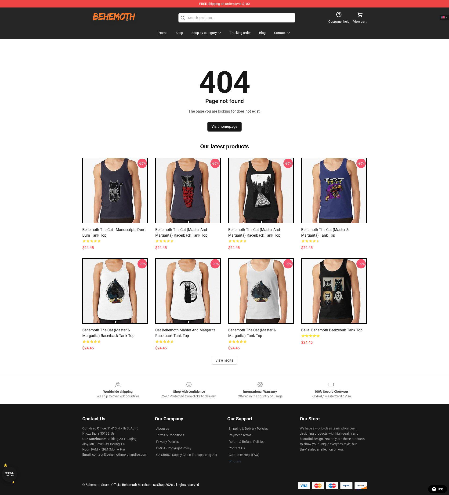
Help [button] (440, 489)
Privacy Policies (167, 442)
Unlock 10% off (9, 474)
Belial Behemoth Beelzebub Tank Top (331, 330)
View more (225, 360)
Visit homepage (224, 126)
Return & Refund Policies (246, 442)
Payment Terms (240, 435)
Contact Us (237, 448)
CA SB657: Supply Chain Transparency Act (186, 455)
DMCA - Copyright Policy (173, 448)
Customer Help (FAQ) (244, 455)
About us (162, 428)
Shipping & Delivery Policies (248, 428)
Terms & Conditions (170, 435)
